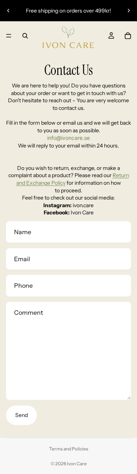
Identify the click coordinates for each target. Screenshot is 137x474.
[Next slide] (128, 10)
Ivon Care (82, 212)
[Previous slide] (8, 10)
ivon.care (83, 205)
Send (21, 415)
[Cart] (127, 35)
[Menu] (9, 35)
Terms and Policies (68, 449)
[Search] (25, 35)
